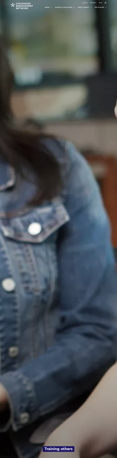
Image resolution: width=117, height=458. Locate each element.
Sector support (83, 7)
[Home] (22, 6)
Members (93, 2)
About (47, 7)
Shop (100, 2)
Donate (85, 2)
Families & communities (63, 7)
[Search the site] (105, 3)
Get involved (99, 7)
